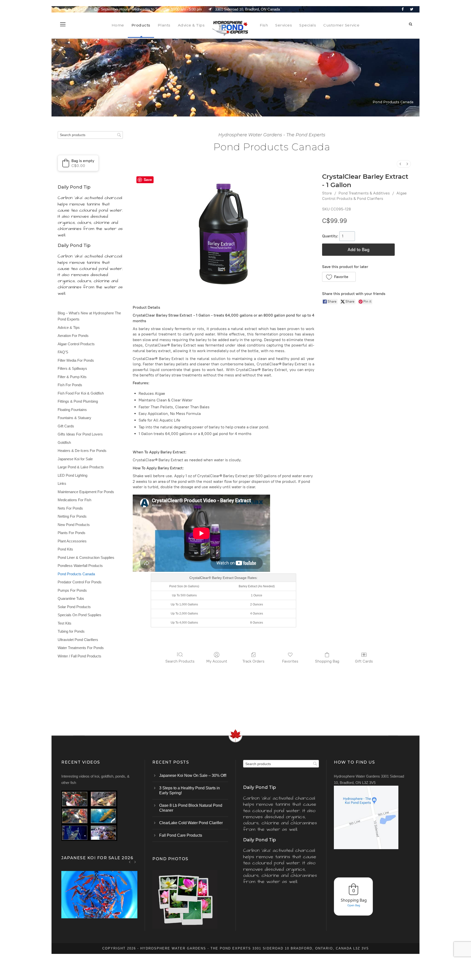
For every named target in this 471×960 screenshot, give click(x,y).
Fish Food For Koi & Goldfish (81, 393)
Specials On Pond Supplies (79, 615)
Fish (264, 25)
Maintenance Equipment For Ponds (86, 492)
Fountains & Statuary (74, 418)
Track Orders (253, 661)
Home (118, 25)
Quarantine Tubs (71, 598)
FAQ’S (63, 352)
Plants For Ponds (71, 533)
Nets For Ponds (70, 508)
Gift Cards (364, 661)
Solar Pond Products (74, 607)
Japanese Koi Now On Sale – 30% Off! (192, 775)
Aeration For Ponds (73, 335)
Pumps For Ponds (72, 590)
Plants (164, 25)
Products (140, 25)
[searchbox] (90, 135)
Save (148, 180)
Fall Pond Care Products (180, 835)
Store (327, 193)
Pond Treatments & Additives (364, 193)
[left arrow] (129, 861)
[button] (339, 277)
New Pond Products (74, 525)
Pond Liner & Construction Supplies (86, 557)
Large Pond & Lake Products (81, 467)
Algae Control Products (76, 344)
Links (62, 483)
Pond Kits (65, 549)
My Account (216, 661)
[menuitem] (400, 163)
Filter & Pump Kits (72, 377)
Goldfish (64, 442)
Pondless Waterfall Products (80, 565)
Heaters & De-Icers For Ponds (82, 450)
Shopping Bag (327, 661)
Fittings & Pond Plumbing (78, 401)
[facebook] (403, 9)
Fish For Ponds (70, 385)
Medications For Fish (74, 500)
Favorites (290, 661)
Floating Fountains (72, 410)
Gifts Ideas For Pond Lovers (80, 434)
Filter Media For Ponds (76, 360)
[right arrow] (135, 861)
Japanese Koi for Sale (75, 459)
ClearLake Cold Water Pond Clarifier (191, 823)
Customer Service (341, 25)
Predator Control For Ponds (80, 582)
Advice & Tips (191, 25)
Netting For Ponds (72, 516)
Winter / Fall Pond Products (79, 656)
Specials (307, 25)
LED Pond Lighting (72, 475)
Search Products (180, 661)
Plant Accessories (72, 541)
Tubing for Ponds (71, 631)
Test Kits (64, 623)
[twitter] (411, 9)
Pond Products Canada (76, 574)
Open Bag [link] (353, 905)
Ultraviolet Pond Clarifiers (78, 640)
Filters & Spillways (72, 368)
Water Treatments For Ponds (81, 648)
